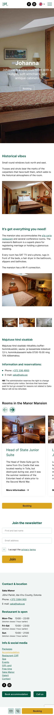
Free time (7, 668)
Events (5, 662)
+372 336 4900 (21, 370)
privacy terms (28, 549)
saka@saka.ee (20, 374)
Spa (4, 658)
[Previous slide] (5, 410)
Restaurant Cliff (10, 655)
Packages (7, 649)
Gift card (6, 665)
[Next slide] (12, 410)
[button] (42, 4)
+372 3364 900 (18, 599)
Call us (39, 694)
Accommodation (10, 652)
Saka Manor (8, 672)
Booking (37, 711)
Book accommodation (16, 694)
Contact (6, 678)
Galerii (5, 675)
